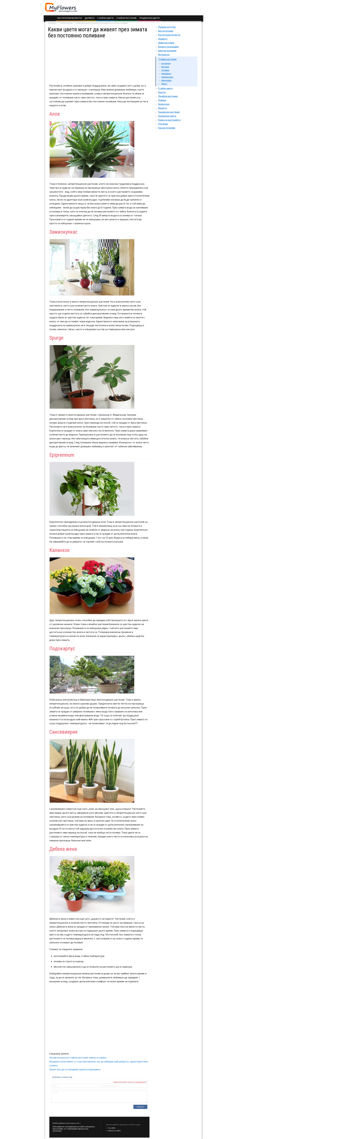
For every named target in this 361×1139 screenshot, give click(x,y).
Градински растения (169, 112)
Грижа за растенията (169, 120)
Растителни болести (69, 18)
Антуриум (165, 63)
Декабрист (166, 74)
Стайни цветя (105, 18)
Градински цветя (149, 18)
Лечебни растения (168, 96)
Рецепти (162, 108)
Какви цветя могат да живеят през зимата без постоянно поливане (102, 23)
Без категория (165, 31)
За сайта (111, 1128)
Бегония (165, 67)
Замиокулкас (167, 77)
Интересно (164, 54)
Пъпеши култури (167, 27)
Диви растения (166, 42)
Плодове (163, 124)
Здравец (165, 70)
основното (52, 23)
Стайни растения (126, 18)
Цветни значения (167, 50)
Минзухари (166, 80)
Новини (162, 100)
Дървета (90, 18)
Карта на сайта (114, 1130)
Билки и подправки (168, 46)
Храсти (162, 92)
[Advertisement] (99, 58)
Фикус (164, 84)
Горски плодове (166, 128)
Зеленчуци (163, 104)
